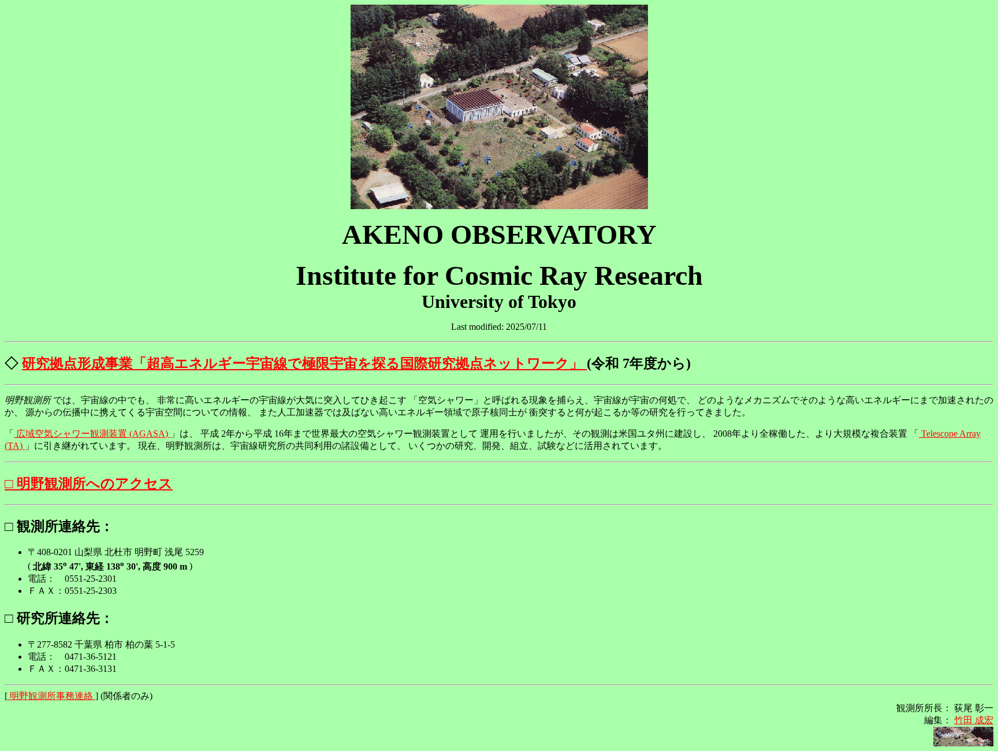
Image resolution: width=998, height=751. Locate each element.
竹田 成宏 (973, 720)
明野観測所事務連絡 (51, 696)
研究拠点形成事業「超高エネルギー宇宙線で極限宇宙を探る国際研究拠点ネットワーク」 (304, 363)
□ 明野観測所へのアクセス (89, 483)
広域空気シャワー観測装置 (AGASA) (92, 433)
